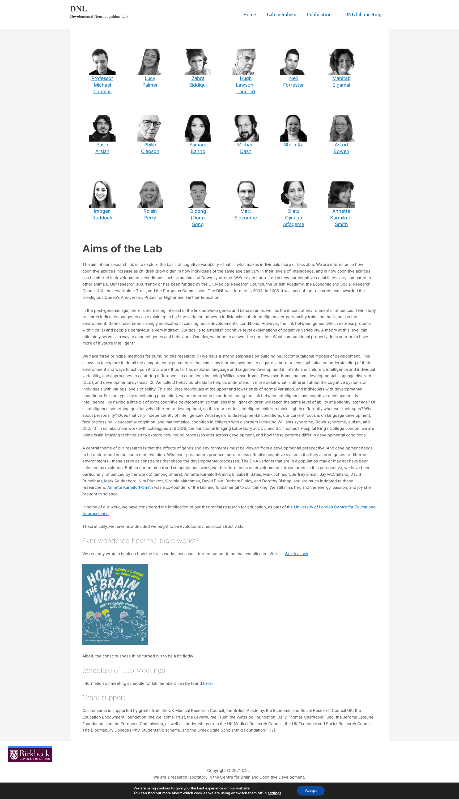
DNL (78, 8)
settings (274, 793)
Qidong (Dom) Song (198, 217)
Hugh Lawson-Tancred (246, 84)
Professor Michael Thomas (102, 84)
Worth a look (296, 553)
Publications (320, 14)
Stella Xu (293, 144)
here (207, 683)
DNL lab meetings (364, 14)
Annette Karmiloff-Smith (341, 217)
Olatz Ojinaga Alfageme (293, 217)
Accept (311, 790)
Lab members (281, 14)
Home (249, 14)
